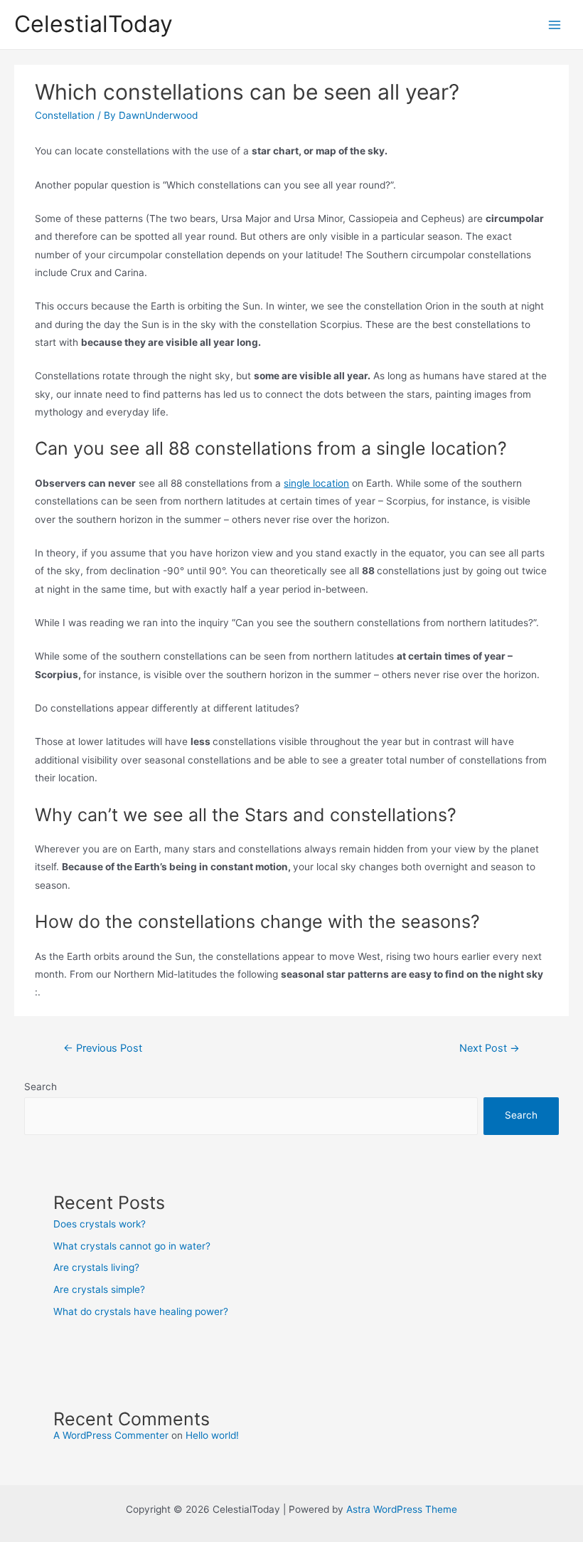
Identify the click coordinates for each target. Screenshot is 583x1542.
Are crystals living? (96, 1267)
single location (316, 483)
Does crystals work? (99, 1224)
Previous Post (102, 1048)
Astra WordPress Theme (401, 1509)
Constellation (65, 115)
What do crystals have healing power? (140, 1311)
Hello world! (212, 1435)
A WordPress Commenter (111, 1435)
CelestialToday (93, 24)
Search (40, 1086)
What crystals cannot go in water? (131, 1246)
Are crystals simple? (99, 1289)
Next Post (489, 1048)
